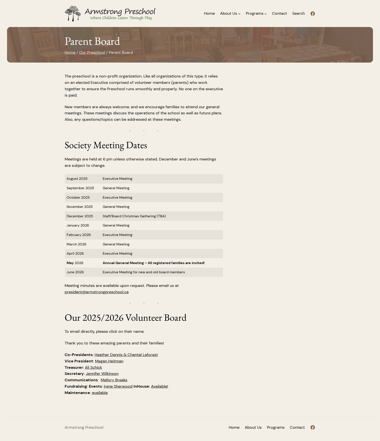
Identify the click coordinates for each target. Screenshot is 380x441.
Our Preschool (92, 52)
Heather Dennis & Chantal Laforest (126, 354)
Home (209, 13)
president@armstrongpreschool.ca (97, 292)
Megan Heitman (109, 361)
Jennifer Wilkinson (102, 373)
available (100, 392)
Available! (159, 386)
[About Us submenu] (239, 13)
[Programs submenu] (265, 13)
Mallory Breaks (114, 380)
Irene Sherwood (118, 386)
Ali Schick (93, 367)
